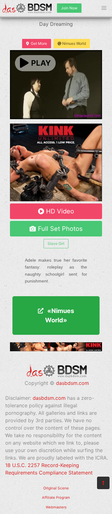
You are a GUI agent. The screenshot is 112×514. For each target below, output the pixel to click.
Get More (39, 43)
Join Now (69, 8)
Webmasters (56, 507)
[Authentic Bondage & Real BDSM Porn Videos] (56, 349)
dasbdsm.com (72, 383)
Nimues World (74, 43)
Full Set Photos (60, 228)
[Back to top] (103, 483)
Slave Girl (56, 243)
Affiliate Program (56, 497)
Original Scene (56, 488)
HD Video (60, 211)
